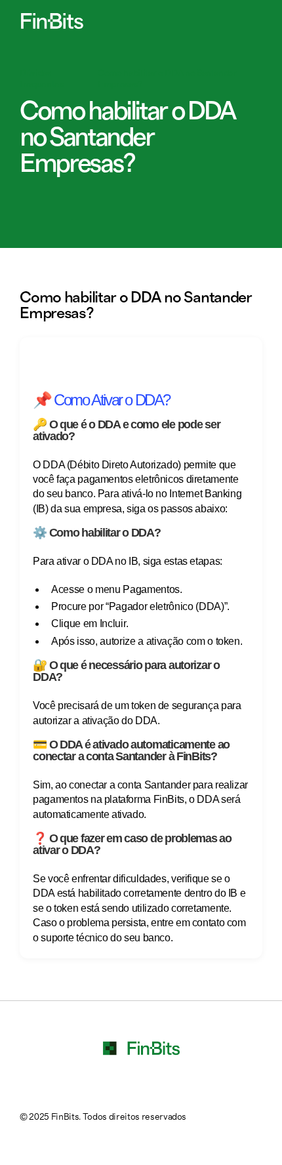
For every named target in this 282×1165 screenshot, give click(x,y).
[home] (48, 21)
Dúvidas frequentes (42, 79)
